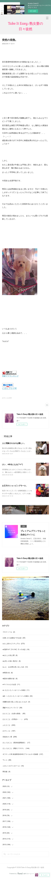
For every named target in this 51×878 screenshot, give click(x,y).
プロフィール (9, 632)
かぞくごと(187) (7, 398)
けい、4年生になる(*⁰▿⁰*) (12, 464)
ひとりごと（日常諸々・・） (15, 719)
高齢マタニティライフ (12, 707)
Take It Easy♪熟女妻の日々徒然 (25, 26)
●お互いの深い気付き (12, 661)
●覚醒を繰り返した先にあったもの (16, 702)
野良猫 (6, 771)
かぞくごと (9, 731)
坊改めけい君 (10, 736)
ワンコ (7, 760)
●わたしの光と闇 (10, 655)
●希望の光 (8, 672)
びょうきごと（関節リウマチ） (16, 748)
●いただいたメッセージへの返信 (16, 690)
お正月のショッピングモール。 (15, 485)
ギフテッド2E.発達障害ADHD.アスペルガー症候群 (23, 754)
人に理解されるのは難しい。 (14, 443)
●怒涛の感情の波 (10, 678)
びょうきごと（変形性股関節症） (16, 742)
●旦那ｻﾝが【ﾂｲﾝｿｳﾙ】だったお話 (16, 649)
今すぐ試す (33, 11)
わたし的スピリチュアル (14, 643)
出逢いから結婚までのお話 (14, 638)
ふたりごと (9, 725)
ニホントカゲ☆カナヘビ (13, 766)
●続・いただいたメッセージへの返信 (18, 696)
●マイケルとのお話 (11, 684)
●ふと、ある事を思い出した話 (15, 667)
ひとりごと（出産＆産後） (14, 713)
